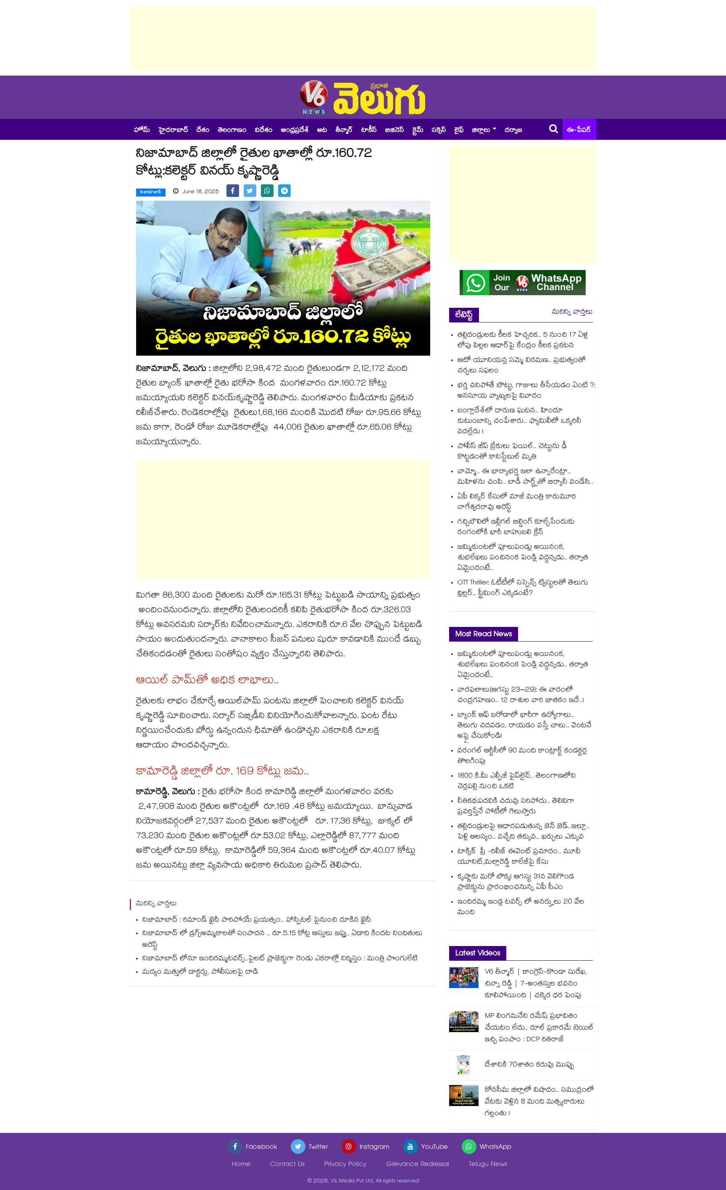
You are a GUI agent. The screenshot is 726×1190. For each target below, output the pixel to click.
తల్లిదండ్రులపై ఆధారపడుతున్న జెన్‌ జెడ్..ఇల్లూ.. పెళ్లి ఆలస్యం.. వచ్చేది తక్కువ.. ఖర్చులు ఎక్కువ (523, 832)
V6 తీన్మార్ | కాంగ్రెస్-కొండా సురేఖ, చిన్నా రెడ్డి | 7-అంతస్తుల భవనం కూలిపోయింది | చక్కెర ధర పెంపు (536, 984)
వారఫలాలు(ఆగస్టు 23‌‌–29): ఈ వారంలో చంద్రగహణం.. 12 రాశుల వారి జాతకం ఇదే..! (521, 695)
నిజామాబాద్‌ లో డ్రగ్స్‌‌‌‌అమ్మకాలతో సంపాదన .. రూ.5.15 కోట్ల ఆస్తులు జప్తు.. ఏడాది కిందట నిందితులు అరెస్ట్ (282, 940)
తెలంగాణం (232, 130)
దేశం (203, 130)
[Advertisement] (363, 37)
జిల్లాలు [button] (481, 130)
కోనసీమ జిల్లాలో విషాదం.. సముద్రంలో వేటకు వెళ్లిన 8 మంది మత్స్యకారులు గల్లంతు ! (539, 1102)
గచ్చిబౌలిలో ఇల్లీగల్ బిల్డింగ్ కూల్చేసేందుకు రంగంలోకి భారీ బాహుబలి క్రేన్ (516, 527)
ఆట (322, 130)
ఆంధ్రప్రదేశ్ (295, 130)
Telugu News (488, 1165)
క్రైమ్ (418, 130)
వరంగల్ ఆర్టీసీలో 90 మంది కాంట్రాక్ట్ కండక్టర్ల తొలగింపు (522, 756)
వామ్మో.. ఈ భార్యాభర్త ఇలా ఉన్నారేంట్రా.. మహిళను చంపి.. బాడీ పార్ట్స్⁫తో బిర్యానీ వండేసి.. (525, 477)
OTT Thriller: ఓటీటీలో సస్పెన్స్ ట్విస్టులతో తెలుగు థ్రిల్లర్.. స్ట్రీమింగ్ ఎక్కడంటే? (523, 588)
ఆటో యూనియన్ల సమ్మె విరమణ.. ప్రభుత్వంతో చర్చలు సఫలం (522, 366)
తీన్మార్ (344, 130)
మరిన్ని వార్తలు (572, 313)
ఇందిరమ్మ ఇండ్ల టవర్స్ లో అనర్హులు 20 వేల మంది (521, 907)
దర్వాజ (513, 130)
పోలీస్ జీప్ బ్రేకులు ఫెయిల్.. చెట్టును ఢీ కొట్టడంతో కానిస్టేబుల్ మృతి (512, 452)
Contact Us (287, 1165)
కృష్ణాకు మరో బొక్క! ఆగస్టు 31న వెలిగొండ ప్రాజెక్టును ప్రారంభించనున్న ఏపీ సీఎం (516, 882)
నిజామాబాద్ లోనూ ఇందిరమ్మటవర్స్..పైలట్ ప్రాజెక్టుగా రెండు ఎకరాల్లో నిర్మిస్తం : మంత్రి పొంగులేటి (280, 959)
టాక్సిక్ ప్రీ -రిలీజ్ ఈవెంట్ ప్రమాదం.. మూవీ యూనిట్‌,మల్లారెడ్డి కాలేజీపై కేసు (519, 857)
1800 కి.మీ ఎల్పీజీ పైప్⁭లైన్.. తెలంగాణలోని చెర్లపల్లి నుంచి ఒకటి (517, 782)
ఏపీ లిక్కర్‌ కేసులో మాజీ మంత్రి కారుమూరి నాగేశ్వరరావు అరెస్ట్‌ (517, 502)
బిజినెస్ (394, 130)
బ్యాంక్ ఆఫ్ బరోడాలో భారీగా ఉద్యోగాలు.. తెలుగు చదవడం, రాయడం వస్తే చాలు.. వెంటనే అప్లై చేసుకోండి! (525, 726)
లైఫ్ (459, 130)
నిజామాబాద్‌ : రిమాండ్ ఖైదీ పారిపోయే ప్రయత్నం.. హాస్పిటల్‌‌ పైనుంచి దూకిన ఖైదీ (256, 921)
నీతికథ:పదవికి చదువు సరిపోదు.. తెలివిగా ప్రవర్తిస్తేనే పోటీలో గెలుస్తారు (516, 807)
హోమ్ (142, 130)
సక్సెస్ (439, 130)
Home (241, 1165)
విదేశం (264, 130)
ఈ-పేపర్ (579, 130)
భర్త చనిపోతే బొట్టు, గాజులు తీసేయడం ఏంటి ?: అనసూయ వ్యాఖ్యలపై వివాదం (526, 391)
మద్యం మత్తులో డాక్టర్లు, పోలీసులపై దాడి (200, 973)
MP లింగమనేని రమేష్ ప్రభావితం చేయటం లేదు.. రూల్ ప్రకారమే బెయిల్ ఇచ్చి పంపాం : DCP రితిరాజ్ (539, 1028)
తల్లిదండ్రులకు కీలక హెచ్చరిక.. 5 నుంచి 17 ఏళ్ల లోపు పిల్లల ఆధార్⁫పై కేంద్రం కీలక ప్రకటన (523, 341)
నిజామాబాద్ (150, 192)
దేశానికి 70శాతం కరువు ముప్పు (529, 1065)
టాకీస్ (369, 130)
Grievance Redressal (417, 1165)
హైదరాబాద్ (173, 130)
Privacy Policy (345, 1165)
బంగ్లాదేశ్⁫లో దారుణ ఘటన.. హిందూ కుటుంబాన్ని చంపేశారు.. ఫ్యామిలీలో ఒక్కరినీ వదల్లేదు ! (519, 421)
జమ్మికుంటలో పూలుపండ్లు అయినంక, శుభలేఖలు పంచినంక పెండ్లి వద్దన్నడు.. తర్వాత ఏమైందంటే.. (523, 558)
